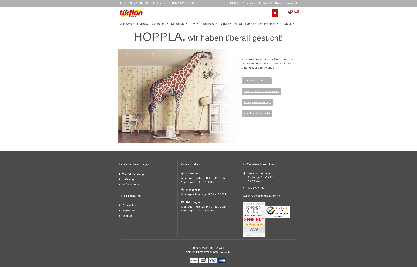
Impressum (128, 211)
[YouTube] (141, 3)
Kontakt (127, 216)
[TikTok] (135, 3)
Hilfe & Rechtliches (130, 196)
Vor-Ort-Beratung (133, 174)
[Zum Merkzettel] (291, 13)
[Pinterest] (147, 3)
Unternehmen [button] (267, 24)
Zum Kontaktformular (257, 113)
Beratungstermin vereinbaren (261, 91)
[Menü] (288, 208)
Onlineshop (126, 24)
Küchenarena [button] (158, 24)
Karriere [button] (224, 24)
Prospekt (142, 24)
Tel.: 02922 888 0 (257, 188)
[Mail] (152, 3)
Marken (238, 24)
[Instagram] (130, 3)
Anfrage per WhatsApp (257, 102)
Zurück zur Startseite (256, 80)
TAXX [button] (192, 24)
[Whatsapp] (125, 3)
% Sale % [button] (286, 24)
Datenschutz (130, 205)
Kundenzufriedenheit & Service (261, 196)
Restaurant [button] (208, 24)
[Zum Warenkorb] (297, 13)
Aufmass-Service (132, 184)
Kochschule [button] (178, 24)
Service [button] (249, 24)
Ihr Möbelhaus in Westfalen (259, 164)
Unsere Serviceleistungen (134, 164)
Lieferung (128, 179)
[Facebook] (120, 3)
